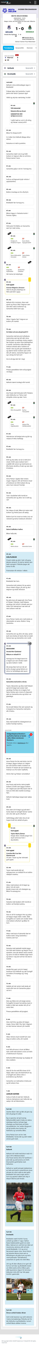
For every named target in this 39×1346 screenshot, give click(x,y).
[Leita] (30, 2)
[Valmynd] (35, 2)
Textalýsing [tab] (8, 48)
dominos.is (21, 743)
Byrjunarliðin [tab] (20, 48)
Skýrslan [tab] (30, 48)
